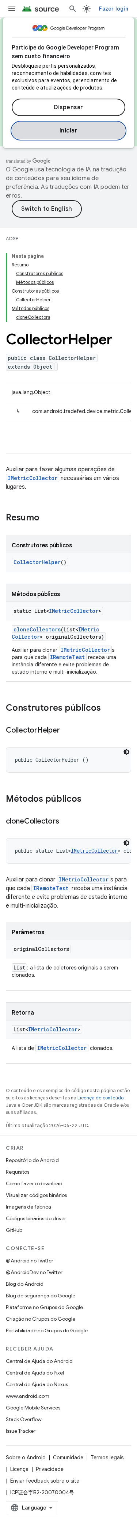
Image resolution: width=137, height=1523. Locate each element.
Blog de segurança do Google (40, 1295)
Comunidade (68, 1457)
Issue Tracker (20, 1431)
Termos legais (107, 1457)
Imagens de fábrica (28, 1206)
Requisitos (17, 1172)
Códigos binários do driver (36, 1218)
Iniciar (69, 130)
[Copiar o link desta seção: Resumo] (46, 518)
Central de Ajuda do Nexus (37, 1384)
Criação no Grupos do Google (40, 1319)
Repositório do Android (32, 1160)
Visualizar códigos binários (36, 1195)
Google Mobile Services (33, 1407)
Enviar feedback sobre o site (44, 1481)
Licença (19, 1469)
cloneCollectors (37, 629)
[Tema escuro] (126, 751)
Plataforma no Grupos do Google (44, 1307)
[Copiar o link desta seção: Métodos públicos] (88, 799)
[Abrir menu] (11, 8)
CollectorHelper (37, 562)
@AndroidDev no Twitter (34, 1272)
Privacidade (50, 1469)
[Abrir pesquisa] (72, 8)
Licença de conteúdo (100, 1098)
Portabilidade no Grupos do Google (47, 1330)
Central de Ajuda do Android (39, 1361)
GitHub (14, 1230)
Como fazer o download (34, 1183)
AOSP (12, 238)
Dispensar (68, 107)
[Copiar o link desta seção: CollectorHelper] (67, 730)
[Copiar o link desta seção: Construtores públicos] (108, 708)
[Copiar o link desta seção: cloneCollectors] (66, 821)
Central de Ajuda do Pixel (35, 1372)
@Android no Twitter (29, 1260)
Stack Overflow (24, 1419)
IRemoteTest (67, 657)
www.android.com (27, 1396)
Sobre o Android (26, 1457)
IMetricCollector (32, 478)
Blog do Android (24, 1284)
